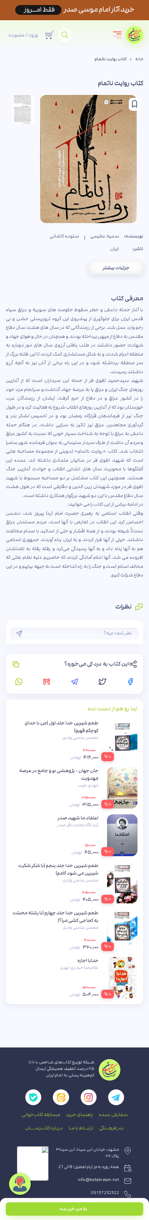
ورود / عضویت (23, 35)
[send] (19, 633)
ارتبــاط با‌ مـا (81, 1128)
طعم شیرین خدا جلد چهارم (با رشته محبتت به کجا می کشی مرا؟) (55, 917)
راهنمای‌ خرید (79, 1114)
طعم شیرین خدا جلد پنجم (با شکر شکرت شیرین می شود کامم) (58, 869)
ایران (114, 248)
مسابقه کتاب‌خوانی (41, 1114)
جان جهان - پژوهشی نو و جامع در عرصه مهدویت (58, 774)
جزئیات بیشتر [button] (116, 268)
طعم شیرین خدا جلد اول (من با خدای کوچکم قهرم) (61, 727)
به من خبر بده (73, 1209)
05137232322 (105, 1193)
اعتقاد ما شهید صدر (78, 818)
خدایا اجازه (87, 960)
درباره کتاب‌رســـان (44, 1128)
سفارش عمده (113, 1114)
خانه (139, 59)
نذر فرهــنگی (111, 1128)
